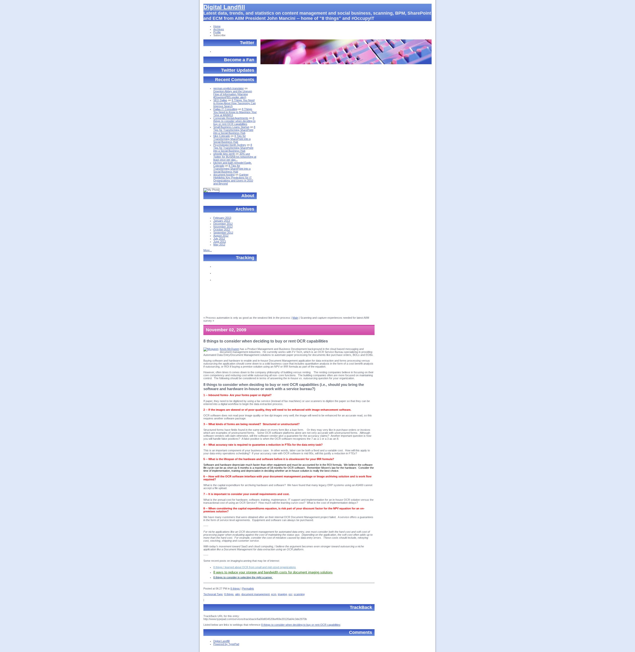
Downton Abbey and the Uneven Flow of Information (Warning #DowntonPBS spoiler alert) (232, 94)
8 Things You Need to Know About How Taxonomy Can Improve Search (234, 103)
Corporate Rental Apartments (230, 118)
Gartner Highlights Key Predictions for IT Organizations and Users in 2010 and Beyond (233, 179)
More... (207, 250)
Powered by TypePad (226, 644)
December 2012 (223, 223)
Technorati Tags (213, 594)
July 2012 (219, 238)
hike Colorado (221, 135)
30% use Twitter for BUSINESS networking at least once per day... (234, 156)
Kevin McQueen (229, 348)
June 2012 (219, 241)
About (247, 195)
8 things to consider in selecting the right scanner (243, 577)
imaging (282, 594)
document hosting (224, 174)
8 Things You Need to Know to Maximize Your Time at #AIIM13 (235, 112)
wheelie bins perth (224, 153)
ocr (290, 594)
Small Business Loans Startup (231, 126)
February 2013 (222, 217)
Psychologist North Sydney (229, 144)
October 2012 (221, 229)
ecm (273, 594)
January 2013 (221, 220)
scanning (299, 594)
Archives (218, 29)
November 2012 (223, 226)
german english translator (228, 88)
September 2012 (223, 232)
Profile (217, 32)
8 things (235, 588)
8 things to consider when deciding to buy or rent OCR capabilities (234, 121)
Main (295, 317)
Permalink (248, 588)
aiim (237, 594)
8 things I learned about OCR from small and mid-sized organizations (254, 567)
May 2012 (219, 244)
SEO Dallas (220, 100)
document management (255, 594)
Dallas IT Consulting (225, 109)
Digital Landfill (224, 7)
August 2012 (220, 235)
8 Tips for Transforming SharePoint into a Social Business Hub (234, 129)
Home (217, 26)
